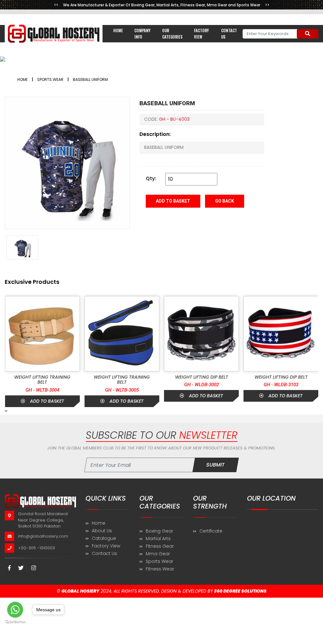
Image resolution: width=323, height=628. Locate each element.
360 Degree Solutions (240, 591)
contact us (229, 33)
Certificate (210, 531)
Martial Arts (158, 538)
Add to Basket (173, 201)
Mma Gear (158, 554)
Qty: (151, 178)
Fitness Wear (160, 569)
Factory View (201, 33)
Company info (142, 33)
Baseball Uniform (90, 79)
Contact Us (104, 553)
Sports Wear (159, 561)
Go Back (224, 201)
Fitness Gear (160, 546)
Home (118, 30)
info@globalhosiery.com (43, 536)
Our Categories (172, 33)
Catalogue (104, 538)
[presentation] (5, 411)
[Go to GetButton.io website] (15, 622)
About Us (102, 530)
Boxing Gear (159, 531)
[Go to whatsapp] (15, 610)
